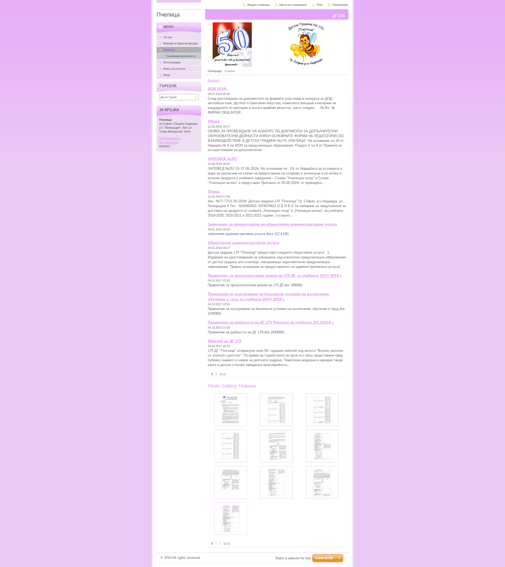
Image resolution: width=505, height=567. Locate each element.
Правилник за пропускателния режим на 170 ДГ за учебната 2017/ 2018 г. (275, 275)
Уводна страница (258, 4)
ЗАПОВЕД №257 (223, 159)
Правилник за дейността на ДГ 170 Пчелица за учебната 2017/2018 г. (271, 322)
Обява (214, 121)
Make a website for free (293, 558)
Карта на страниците (293, 4)
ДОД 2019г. (218, 89)
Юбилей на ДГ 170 (224, 341)
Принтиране (340, 4)
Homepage (215, 71)
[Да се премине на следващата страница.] (221, 374)
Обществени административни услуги (243, 242)
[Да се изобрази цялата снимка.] (230, 409)
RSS (319, 4)
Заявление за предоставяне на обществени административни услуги (272, 224)
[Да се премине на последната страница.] (224, 374)
